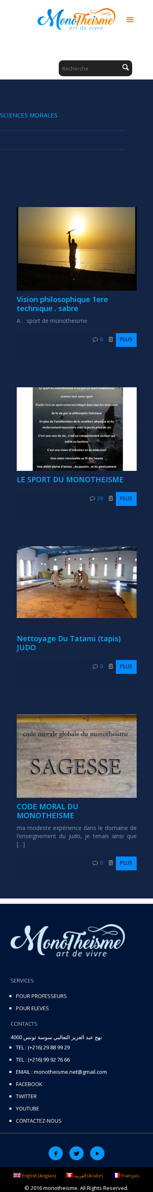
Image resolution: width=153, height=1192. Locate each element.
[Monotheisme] (76, 18)
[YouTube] (97, 1153)
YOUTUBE (27, 1108)
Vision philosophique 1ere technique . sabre (62, 303)
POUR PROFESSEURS (41, 996)
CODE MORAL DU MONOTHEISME (47, 810)
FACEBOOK (29, 1084)
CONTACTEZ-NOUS (39, 1120)
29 (100, 498)
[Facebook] (56, 1153)
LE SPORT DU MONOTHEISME (70, 479)
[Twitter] (76, 1153)
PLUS (126, 339)
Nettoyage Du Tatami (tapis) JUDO (69, 643)
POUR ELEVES (32, 1008)
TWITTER (26, 1096)
